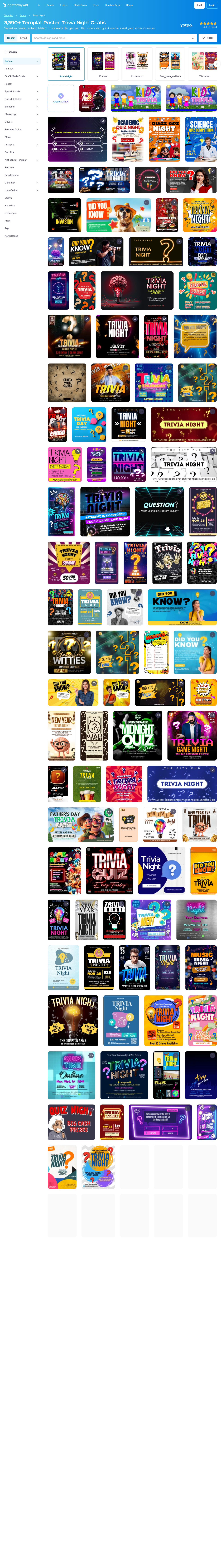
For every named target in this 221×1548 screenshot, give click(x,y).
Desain (11, 38)
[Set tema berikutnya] (216, 63)
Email (23, 38)
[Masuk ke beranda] (14, 5)
